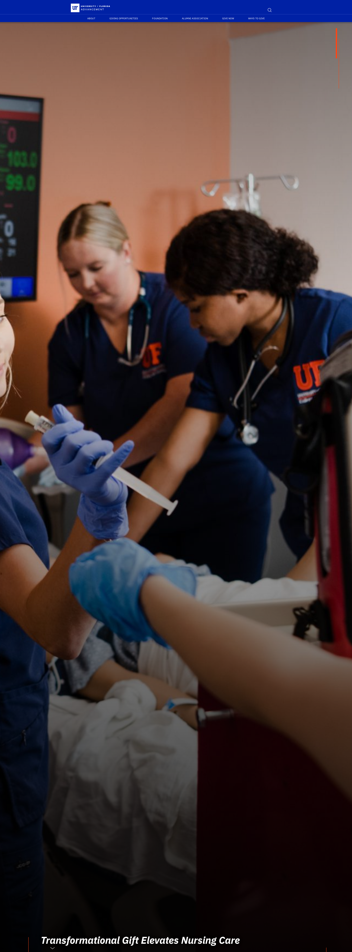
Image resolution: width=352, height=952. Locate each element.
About (91, 18)
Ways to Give (256, 18)
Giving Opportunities (123, 18)
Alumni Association (195, 18)
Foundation (160, 18)
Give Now (228, 18)
